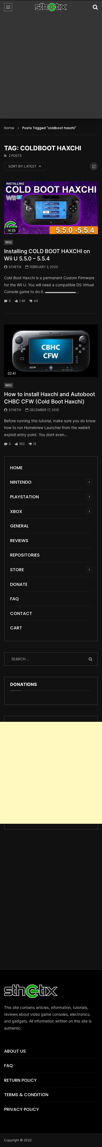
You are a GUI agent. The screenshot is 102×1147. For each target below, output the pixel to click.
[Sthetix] (51, 7)
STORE (17, 570)
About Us (15, 1051)
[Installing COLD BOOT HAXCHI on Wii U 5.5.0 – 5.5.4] (51, 207)
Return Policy (20, 1080)
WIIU (8, 242)
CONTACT (21, 613)
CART (16, 628)
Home (9, 128)
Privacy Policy (21, 1109)
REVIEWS (19, 540)
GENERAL (19, 526)
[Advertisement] (51, 68)
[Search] (95, 7)
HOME (16, 468)
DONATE (18, 584)
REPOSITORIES (25, 555)
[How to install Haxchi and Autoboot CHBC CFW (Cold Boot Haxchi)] (51, 350)
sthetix (15, 267)
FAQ (14, 599)
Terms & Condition (26, 1095)
